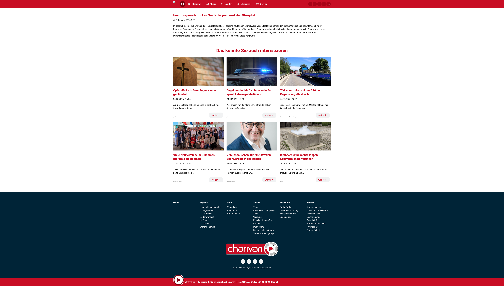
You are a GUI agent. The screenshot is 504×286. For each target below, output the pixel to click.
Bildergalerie (285, 217)
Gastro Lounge (313, 217)
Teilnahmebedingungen (264, 233)
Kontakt (257, 223)
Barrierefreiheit (313, 230)
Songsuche (232, 210)
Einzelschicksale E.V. (262, 220)
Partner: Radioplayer (316, 223)
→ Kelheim (205, 223)
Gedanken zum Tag (289, 210)
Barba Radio (285, 207)
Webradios (232, 207)
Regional (204, 202)
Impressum (258, 227)
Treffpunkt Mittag (288, 213)
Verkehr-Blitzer (313, 213)
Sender (256, 202)
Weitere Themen (207, 227)
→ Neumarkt (206, 213)
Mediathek (285, 202)
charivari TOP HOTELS (317, 210)
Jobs (255, 213)
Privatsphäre (312, 227)
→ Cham (204, 220)
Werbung (257, 217)
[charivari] (174, 3)
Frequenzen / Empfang (264, 210)
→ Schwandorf (207, 217)
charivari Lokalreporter (210, 207)
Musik (229, 202)
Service (310, 202)
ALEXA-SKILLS (233, 213)
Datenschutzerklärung (263, 230)
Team (256, 207)
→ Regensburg (207, 210)
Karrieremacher (314, 207)
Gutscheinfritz (313, 220)
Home (176, 202)
